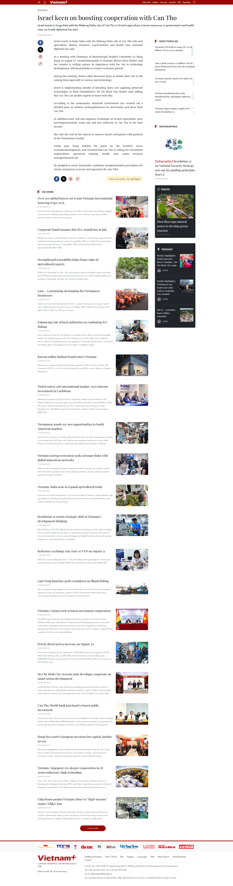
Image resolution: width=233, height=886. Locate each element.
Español (172, 2)
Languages (142, 856)
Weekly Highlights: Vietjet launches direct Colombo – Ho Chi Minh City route (167, 260)
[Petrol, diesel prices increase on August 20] (132, 652)
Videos (165, 189)
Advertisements (179, 856)
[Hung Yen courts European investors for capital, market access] (132, 745)
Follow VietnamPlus (117, 179)
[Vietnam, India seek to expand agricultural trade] (132, 495)
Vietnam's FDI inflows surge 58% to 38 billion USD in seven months (173, 49)
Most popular (168, 41)
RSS (122, 856)
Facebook (40, 43)
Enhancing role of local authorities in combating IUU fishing (73, 324)
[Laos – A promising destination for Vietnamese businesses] (132, 299)
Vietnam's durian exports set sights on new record (173, 80)
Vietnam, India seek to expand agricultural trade (70, 487)
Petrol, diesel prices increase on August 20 (66, 644)
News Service (163, 856)
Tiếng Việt (146, 2)
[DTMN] (167, 847)
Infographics (168, 126)
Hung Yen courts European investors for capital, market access (75, 739)
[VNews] (75, 847)
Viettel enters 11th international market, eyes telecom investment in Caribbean (73, 388)
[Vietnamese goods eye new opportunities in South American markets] (132, 433)
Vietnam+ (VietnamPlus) (59, 2)
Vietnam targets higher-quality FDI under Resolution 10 (172, 110)
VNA (152, 856)
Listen (165, 270)
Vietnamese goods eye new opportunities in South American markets (71, 426)
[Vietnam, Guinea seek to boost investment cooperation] (132, 619)
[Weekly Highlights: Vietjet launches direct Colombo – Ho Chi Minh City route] (186, 261)
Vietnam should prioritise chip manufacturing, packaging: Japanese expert (172, 96)
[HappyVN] (45, 847)
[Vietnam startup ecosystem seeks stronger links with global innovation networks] (132, 464)
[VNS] (129, 847)
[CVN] (148, 847)
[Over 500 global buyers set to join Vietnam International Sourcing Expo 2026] (132, 207)
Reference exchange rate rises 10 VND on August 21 (71, 551)
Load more (93, 828)
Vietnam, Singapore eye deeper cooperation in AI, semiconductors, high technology (71, 770)
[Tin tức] (86, 847)
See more (48, 191)
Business (43, 10)
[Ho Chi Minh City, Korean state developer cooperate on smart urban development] (132, 682)
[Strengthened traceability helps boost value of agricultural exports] (132, 268)
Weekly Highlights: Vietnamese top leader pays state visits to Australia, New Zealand (166, 287)
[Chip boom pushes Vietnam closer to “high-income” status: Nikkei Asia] (132, 808)
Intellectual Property (93, 856)
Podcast (167, 249)
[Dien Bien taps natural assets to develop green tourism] (175, 206)
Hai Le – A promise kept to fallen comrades (166, 313)
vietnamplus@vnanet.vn (101, 873)
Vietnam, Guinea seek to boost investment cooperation (74, 611)
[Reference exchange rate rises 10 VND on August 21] (132, 559)
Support (130, 856)
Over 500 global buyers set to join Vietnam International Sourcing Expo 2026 (75, 200)
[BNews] (99, 847)
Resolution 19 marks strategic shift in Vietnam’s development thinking (69, 519)
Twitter (40, 50)
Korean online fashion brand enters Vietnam (67, 357)
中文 (179, 2)
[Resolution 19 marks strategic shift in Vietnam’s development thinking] (132, 525)
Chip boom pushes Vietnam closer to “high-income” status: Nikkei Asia (72, 801)
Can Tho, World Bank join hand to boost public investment (68, 707)
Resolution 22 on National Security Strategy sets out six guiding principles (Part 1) (175, 167)
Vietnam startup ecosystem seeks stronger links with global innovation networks (73, 457)
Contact (88, 859)
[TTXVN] (63, 847)
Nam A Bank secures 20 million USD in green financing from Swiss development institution (175, 66)
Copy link (40, 64)
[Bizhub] (111, 847)
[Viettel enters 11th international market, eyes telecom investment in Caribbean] (132, 395)
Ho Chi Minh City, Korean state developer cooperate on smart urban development (74, 676)
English (155, 2)
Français (163, 2)
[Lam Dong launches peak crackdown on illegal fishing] (132, 589)
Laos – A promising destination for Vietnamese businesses (69, 293)
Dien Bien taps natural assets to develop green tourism (172, 226)
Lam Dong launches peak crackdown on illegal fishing (73, 581)
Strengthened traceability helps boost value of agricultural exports (68, 262)
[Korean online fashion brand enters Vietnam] (132, 365)
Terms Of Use (111, 856)
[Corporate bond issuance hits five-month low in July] (132, 238)
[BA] (186, 847)
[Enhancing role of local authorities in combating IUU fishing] (132, 331)
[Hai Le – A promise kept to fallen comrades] (186, 315)
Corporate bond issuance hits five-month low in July (72, 229)
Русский (186, 2)
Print (40, 57)
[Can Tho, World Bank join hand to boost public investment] (132, 714)
